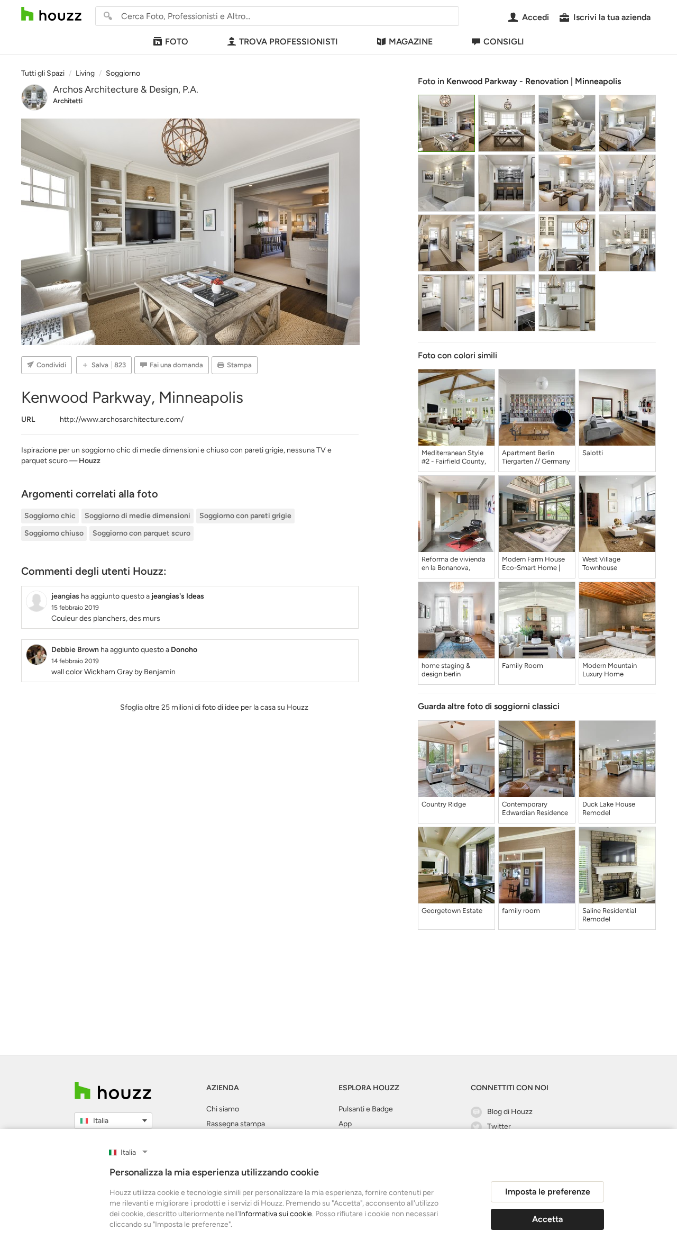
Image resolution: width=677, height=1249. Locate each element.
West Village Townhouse (601, 563)
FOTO (176, 42)
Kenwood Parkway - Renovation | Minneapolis (533, 81)
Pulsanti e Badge (365, 1109)
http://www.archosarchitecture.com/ (122, 419)
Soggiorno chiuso (54, 533)
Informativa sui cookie (275, 1213)
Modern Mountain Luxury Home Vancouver (609, 670)
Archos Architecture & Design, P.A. (125, 89)
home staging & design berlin (446, 670)
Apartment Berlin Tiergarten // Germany (536, 457)
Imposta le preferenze (547, 1192)
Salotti (592, 453)
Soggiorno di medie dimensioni (137, 515)
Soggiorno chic (50, 515)
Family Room (522, 665)
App (345, 1123)
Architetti (68, 101)
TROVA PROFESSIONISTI (288, 42)
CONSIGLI (503, 42)
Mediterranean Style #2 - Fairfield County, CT (454, 457)
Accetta (547, 1219)
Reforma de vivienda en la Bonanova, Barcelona (454, 563)
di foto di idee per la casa (235, 707)
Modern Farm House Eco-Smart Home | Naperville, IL (533, 563)
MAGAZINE (411, 42)
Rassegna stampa (235, 1123)
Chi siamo (222, 1109)
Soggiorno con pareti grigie (245, 515)
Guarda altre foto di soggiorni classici (489, 706)
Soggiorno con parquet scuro (141, 533)
